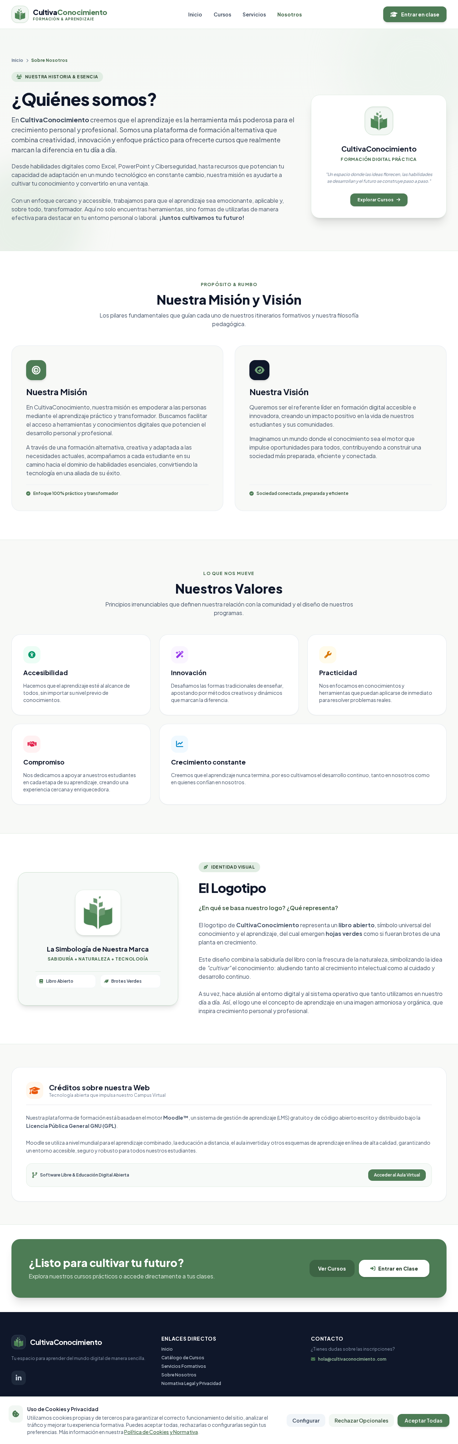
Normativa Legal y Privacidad (191, 1383)
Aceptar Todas (423, 1420)
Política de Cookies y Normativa (161, 1432)
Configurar (306, 1420)
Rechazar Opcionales (361, 1420)
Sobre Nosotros (178, 1374)
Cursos (222, 14)
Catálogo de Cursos (182, 1357)
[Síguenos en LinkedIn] (18, 1378)
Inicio (195, 14)
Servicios (254, 14)
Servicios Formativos (183, 1366)
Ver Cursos (332, 1268)
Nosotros (289, 14)
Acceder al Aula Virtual (397, 1175)
